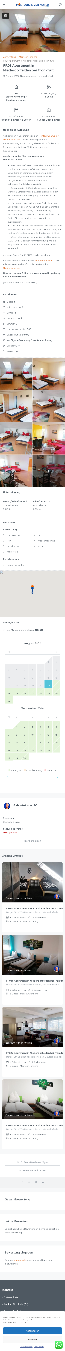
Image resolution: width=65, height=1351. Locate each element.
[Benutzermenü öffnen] (60, 4)
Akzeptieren (32, 1330)
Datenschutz (39, 1347)
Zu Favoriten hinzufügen (34, 1162)
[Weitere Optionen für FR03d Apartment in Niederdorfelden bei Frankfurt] (57, 927)
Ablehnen (32, 1339)
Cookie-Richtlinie (26, 1347)
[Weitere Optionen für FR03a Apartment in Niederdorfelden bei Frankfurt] (57, 1145)
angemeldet (20, 1260)
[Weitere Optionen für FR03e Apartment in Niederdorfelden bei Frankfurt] (57, 1072)
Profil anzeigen (32, 840)
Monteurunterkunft (44, 260)
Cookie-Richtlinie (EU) (16, 1304)
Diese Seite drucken (34, 1170)
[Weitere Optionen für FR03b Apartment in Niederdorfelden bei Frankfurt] (57, 1000)
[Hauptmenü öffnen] (4, 4)
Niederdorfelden (11, 268)
